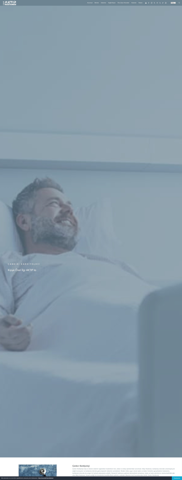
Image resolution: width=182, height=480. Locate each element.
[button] (46, 478)
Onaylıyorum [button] (177, 478)
